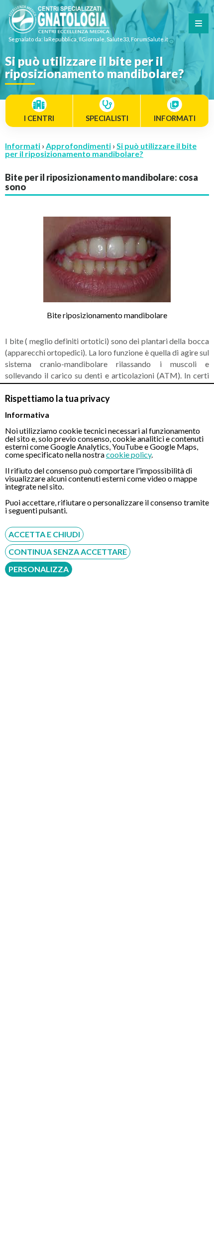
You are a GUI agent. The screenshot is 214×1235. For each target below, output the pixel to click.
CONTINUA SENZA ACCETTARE (67, 551)
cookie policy (128, 454)
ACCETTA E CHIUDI (44, 534)
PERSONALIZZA (38, 569)
